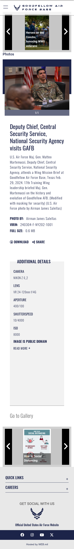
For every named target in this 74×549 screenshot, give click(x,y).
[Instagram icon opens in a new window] (32, 535)
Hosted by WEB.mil (37, 544)
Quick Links (14, 477)
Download (21, 242)
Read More (21, 348)
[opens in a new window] (51, 535)
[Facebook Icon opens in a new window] (22, 535)
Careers (11, 487)
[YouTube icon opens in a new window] (42, 535)
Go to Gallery (21, 415)
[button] (6, 7)
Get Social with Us (37, 504)
